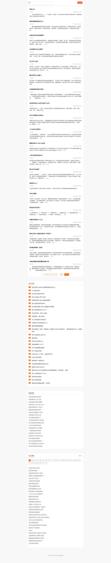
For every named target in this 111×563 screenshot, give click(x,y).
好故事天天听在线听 (35, 433)
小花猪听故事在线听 (35, 430)
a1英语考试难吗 (34, 543)
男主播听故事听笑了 (35, 417)
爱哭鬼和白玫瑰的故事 (35, 491)
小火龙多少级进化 (35, 129)
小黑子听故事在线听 (35, 425)
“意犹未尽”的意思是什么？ (40, 323)
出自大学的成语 (37, 357)
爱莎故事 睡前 (33, 470)
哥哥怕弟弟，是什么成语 (39, 313)
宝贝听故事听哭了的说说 (36, 420)
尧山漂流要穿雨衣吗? (38, 303)
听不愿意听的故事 (34, 438)
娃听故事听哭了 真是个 (36, 407)
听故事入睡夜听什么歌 (35, 412)
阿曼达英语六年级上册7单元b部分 (39, 517)
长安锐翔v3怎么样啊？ (36, 49)
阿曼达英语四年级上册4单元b (38, 515)
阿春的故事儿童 (33, 499)
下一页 (66, 274)
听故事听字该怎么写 (35, 415)
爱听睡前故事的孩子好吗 (36, 538)
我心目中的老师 (34, 169)
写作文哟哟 (32, 193)
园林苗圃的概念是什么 (36, 21)
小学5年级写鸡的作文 (36, 155)
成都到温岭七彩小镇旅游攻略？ (41, 300)
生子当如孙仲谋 (37, 351)
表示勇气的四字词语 (38, 293)
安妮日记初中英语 (34, 468)
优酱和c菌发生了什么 (36, 219)
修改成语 (34, 338)
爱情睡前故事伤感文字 (35, 541)
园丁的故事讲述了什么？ (39, 310)
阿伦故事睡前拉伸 (34, 486)
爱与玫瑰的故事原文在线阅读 (38, 525)
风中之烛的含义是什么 (39, 335)
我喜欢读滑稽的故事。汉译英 (41, 383)
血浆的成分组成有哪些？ (37, 35)
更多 (80, 455)
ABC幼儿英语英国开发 (36, 520)
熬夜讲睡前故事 (33, 483)
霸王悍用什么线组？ (35, 75)
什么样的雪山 (36, 290)
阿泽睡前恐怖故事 (34, 512)
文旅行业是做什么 (37, 341)
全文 (46, 44)
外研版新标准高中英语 (36, 89)
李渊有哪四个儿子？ (38, 344)
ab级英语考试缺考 (34, 481)
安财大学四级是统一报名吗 (37, 507)
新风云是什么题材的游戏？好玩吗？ (40, 233)
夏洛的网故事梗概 (37, 326)
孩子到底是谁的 (37, 380)
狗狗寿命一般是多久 (38, 360)
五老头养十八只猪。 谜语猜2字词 (42, 354)
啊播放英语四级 (33, 496)
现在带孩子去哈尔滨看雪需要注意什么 (43, 287)
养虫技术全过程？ (35, 207)
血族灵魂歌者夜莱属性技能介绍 (39, 261)
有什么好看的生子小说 (39, 373)
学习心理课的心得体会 (36, 115)
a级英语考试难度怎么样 (36, 509)
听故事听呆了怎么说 (35, 399)
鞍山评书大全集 (33, 478)
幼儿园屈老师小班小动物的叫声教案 (43, 306)
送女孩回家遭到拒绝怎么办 (40, 364)
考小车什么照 (33, 61)
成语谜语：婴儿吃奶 (38, 316)
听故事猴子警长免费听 (35, 402)
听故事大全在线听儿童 (35, 436)
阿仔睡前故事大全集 (35, 489)
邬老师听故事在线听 (35, 397)
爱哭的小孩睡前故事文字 (36, 476)
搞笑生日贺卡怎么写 (38, 367)
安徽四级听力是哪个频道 (36, 535)
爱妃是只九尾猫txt (34, 528)
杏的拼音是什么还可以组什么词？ (39, 103)
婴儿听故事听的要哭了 (35, 441)
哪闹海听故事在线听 (35, 410)
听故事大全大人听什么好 (36, 404)
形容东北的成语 (37, 376)
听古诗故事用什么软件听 (36, 443)
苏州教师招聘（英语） (36, 247)
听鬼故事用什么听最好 (35, 428)
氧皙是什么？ (33, 183)
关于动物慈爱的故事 (38, 347)
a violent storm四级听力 (36, 494)
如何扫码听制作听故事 (35, 446)
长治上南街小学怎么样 (39, 297)
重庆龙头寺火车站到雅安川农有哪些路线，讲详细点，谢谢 (50, 370)
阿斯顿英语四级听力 (35, 502)
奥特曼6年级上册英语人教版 (37, 533)
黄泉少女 (32, 9)
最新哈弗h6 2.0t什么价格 (37, 143)
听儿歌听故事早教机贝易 (36, 423)
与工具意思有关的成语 (39, 319)
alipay (30, 530)
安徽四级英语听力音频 (35, 473)
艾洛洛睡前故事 (33, 522)
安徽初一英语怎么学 (35, 504)
